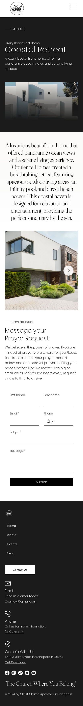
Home (11, 526)
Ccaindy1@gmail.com (20, 602)
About (12, 535)
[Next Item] (68, 271)
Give (10, 553)
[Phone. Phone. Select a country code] (50, 421)
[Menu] (74, 5)
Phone (48, 414)
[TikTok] (20, 673)
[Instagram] (13, 673)
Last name (51, 395)
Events (12, 544)
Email (14, 414)
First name (17, 395)
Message (17, 451)
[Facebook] (7, 673)
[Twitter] (27, 673)
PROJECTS (18, 29)
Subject (15, 432)
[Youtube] (33, 673)
